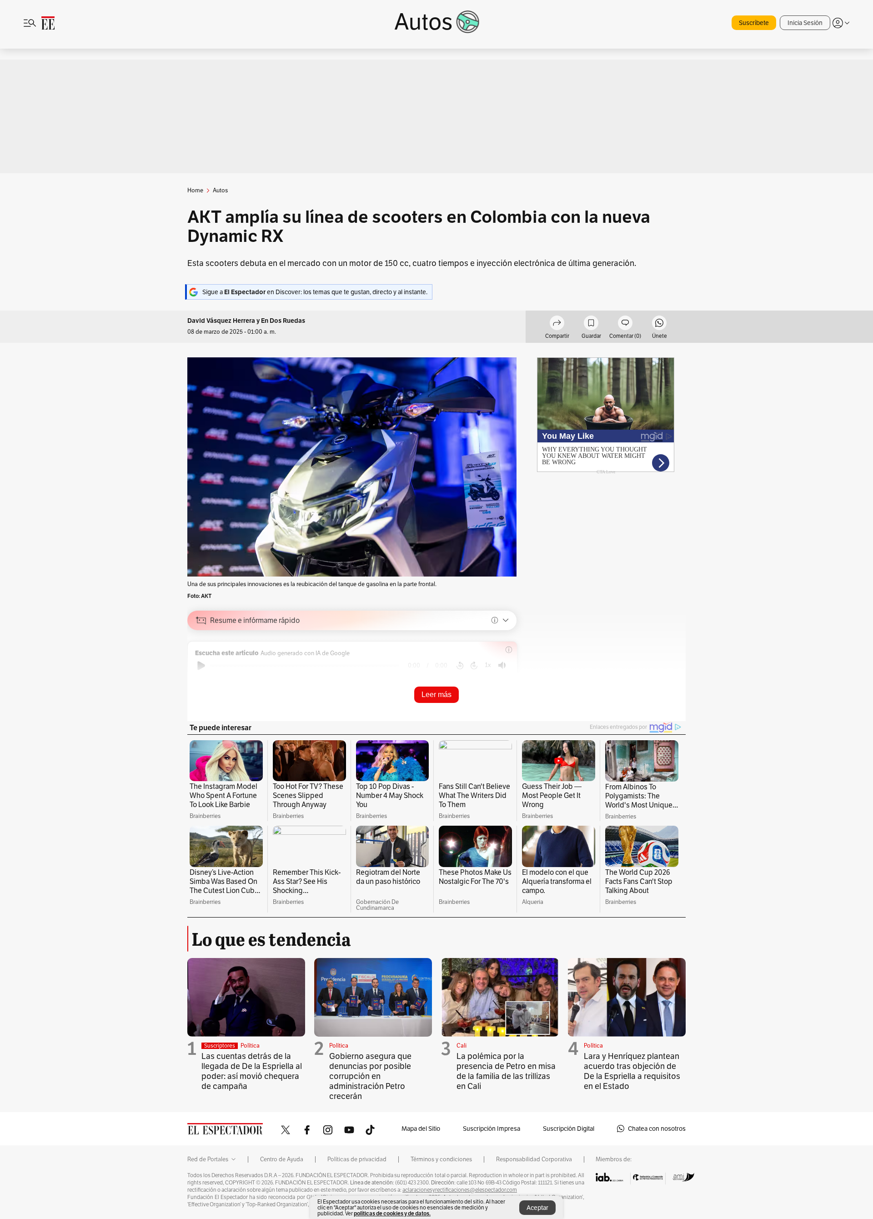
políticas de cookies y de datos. (392, 1213)
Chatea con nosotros (657, 1128)
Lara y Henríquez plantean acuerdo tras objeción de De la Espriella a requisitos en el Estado (632, 1071)
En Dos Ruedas (283, 321)
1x (488, 665)
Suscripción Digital (568, 1128)
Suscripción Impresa (491, 1128)
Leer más (436, 694)
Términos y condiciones (441, 1159)
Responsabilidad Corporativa (534, 1159)
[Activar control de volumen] (502, 665)
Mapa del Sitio (420, 1128)
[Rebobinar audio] (460, 666)
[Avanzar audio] (474, 666)
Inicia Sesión (805, 23)
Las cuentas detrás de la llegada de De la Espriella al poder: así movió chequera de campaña (251, 1071)
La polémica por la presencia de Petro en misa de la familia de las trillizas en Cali (506, 1071)
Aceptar (537, 1208)
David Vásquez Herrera (221, 321)
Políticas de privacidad (356, 1159)
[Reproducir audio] (201, 665)
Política (250, 1045)
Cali (462, 1045)
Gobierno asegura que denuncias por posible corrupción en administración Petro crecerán (370, 1076)
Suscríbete (754, 23)
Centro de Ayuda (281, 1159)
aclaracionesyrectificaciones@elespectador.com (459, 1190)
